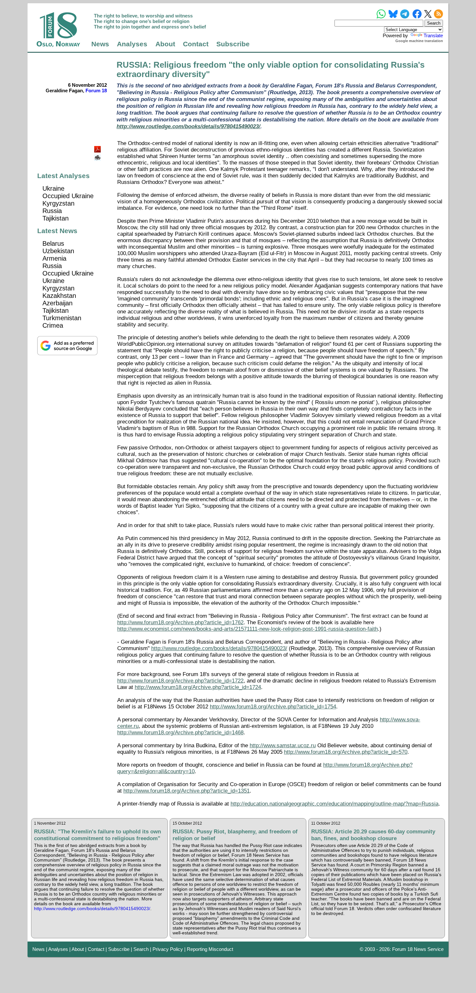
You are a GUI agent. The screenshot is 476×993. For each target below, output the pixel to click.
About (165, 44)
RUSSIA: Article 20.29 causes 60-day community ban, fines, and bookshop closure (373, 834)
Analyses (132, 44)
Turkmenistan (61, 318)
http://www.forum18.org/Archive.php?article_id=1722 (180, 681)
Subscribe (233, 44)
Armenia (54, 258)
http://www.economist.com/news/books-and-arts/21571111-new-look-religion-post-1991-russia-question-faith (247, 629)
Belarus (53, 243)
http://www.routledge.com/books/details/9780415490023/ (188, 126)
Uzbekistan (58, 250)
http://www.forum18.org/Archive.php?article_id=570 (345, 752)
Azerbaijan (57, 303)
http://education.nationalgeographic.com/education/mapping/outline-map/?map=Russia (334, 804)
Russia (52, 210)
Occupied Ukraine (68, 195)
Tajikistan (55, 218)
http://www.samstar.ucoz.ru (283, 745)
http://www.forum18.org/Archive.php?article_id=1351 (186, 791)
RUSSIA (132, 64)
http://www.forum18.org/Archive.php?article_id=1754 (273, 707)
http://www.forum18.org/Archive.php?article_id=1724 (198, 687)
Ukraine (53, 188)
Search (141, 949)
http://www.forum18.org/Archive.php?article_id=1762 (180, 622)
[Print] (98, 155)
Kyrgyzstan (58, 203)
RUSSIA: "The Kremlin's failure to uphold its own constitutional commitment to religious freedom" (97, 834)
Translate (433, 35)
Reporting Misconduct (210, 949)
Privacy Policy (168, 949)
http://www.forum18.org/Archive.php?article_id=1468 (180, 732)
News (100, 44)
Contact (196, 44)
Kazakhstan (59, 295)
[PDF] (98, 147)
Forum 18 (96, 90)
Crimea (52, 325)
